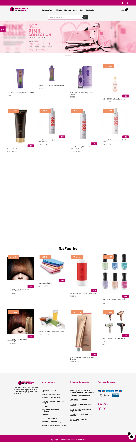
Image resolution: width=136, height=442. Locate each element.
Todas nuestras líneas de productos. (80, 400)
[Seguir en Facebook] (122, 2)
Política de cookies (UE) (51, 422)
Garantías (46, 415)
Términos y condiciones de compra (53, 402)
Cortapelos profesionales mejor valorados (80, 410)
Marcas (67, 10)
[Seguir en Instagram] (127, 2)
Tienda (59, 10)
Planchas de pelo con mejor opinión (81, 405)
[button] (68, 37)
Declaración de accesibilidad (54, 425)
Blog (82, 10)
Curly (75, 10)
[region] (68, 37)
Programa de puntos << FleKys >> (51, 410)
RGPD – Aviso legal (49, 418)
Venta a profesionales (51, 394)
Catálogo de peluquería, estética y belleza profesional (82, 391)
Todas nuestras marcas (80, 396)
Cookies (45, 406)
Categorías (47, 10)
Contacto (90, 10)
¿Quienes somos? (49, 391)
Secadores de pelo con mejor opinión (82, 415)
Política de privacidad (51, 398)
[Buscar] (85, 17)
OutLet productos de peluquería (78, 420)
